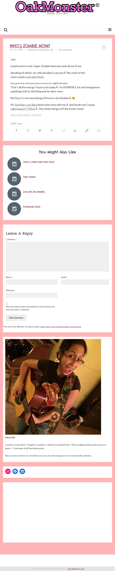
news (19, 114)
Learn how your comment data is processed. (60, 326)
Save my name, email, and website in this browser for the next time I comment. (30, 308)
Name (9, 277)
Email (64, 277)
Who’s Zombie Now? (30, 45)
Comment (11, 239)
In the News (43, 49)
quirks (27, 114)
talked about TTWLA (22, 108)
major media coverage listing (27, 76)
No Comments (65, 49)
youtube (37, 114)
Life (51, 49)
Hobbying (32, 49)
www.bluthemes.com (76, 569)
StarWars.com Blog (26, 104)
